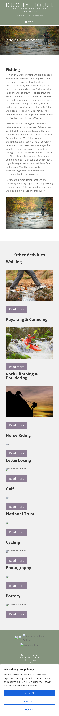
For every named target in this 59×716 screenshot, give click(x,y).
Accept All (29, 693)
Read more (16, 309)
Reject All (29, 709)
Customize (29, 701)
